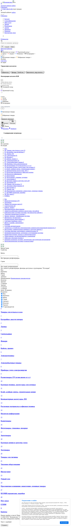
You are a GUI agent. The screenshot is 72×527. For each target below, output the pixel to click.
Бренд (5, 297)
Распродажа (6, 103)
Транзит (5, 305)
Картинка (6, 295)
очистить (4, 61)
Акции (12, 54)
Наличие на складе (9, 52)
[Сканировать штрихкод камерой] (2, 47)
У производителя (8, 307)
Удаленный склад (24, 52)
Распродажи (30, 54)
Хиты (4, 54)
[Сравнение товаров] (3, 14)
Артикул (6, 301)
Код (4, 294)
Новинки (20, 54)
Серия (5, 299)
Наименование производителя (20, 278)
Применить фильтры (7, 119)
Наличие (6, 303)
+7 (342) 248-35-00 (7, 9)
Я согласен (64, 522)
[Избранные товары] (1, 14)
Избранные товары (24, 57)
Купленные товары (9, 57)
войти (14, 12)
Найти (12, 47)
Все (5, 149)
